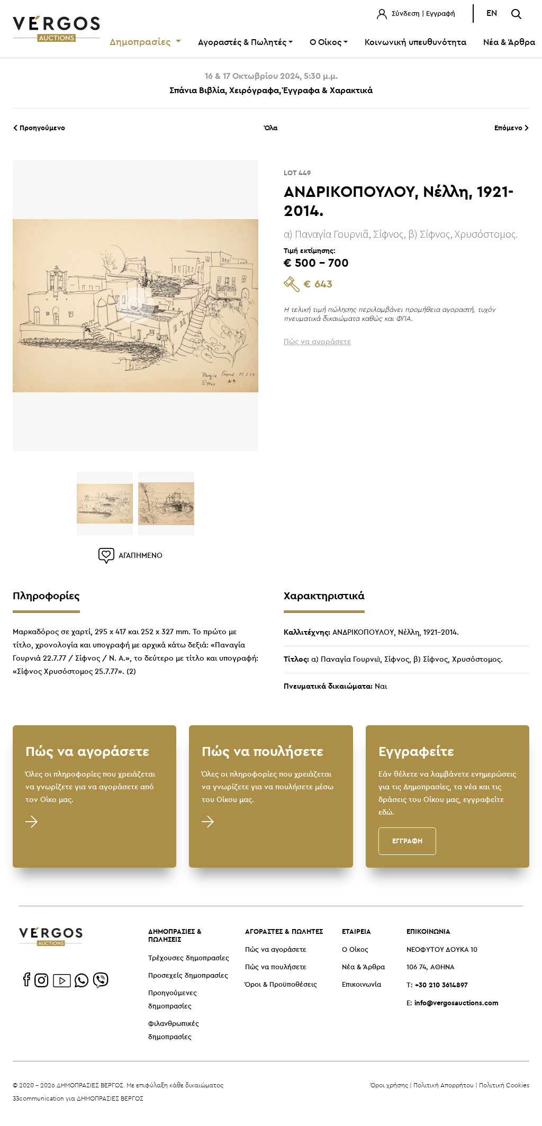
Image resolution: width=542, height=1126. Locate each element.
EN (491, 13)
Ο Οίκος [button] (325, 42)
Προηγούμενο (41, 127)
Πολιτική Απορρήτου (443, 1085)
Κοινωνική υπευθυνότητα (415, 42)
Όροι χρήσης (389, 1085)
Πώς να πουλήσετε (275, 967)
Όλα (271, 127)
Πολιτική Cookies (504, 1085)
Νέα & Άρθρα (363, 967)
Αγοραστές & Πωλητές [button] (242, 42)
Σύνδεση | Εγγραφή (422, 14)
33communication (38, 1098)
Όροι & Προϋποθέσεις (281, 984)
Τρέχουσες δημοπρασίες (188, 958)
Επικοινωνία (361, 984)
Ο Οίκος (355, 949)
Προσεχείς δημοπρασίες (188, 975)
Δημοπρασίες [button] (142, 42)
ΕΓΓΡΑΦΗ (407, 840)
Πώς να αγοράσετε (275, 949)
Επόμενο (509, 127)
